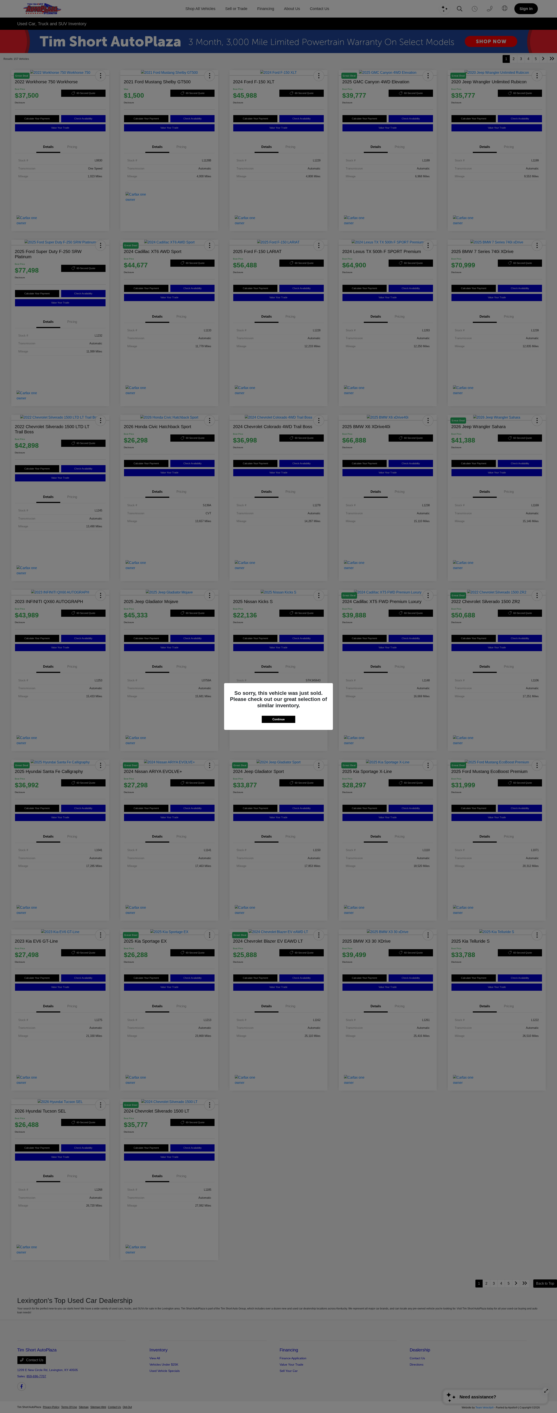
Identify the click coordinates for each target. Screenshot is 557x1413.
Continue (278, 719)
